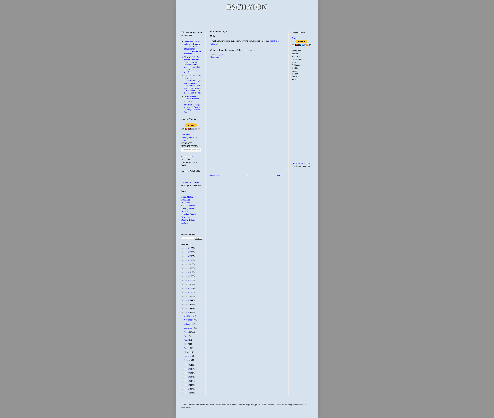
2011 (186, 308)
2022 (186, 264)
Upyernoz (185, 217)
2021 (186, 268)
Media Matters (187, 197)
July (186, 336)
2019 (186, 276)
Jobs (212, 35)
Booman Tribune (188, 220)
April (186, 348)
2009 (186, 365)
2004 (186, 385)
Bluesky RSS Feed (189, 137)
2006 (186, 377)
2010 (186, 312)
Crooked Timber (188, 205)
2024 (186, 256)
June (186, 340)
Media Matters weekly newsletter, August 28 (191, 98)
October (187, 324)
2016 (186, 288)
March (187, 352)
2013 (186, 300)
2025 (186, 252)
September (188, 328)
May (186, 344)
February (188, 356)
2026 (186, 248)
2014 (186, 296)
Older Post (280, 176)
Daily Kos (185, 200)
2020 (186, 272)
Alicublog (185, 211)
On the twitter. (187, 156)
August (187, 332)
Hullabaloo (185, 203)
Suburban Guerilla (188, 214)
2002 (186, 393)
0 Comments (214, 57)
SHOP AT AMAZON (190, 182)
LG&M (184, 223)
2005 (186, 381)
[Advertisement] (247, 20)
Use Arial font (190, 32)
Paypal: (295, 38)
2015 (186, 292)
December (188, 316)
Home (247, 176)
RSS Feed (185, 135)
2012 (186, 304)
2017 (186, 284)
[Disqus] (247, 97)
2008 (186, 369)
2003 (186, 389)
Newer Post (214, 176)
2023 (186, 260)
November (188, 320)
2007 (186, 373)
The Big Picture (187, 208)
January (187, 360)
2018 (186, 280)
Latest (183, 140)
